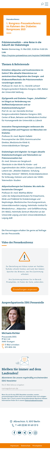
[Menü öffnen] (44, 4)
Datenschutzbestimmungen (34, 400)
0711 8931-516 (10, 347)
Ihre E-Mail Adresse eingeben (13, 385)
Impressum (14, 445)
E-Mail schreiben (12, 344)
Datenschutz (25, 445)
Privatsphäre (37, 445)
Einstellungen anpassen (25, 289)
